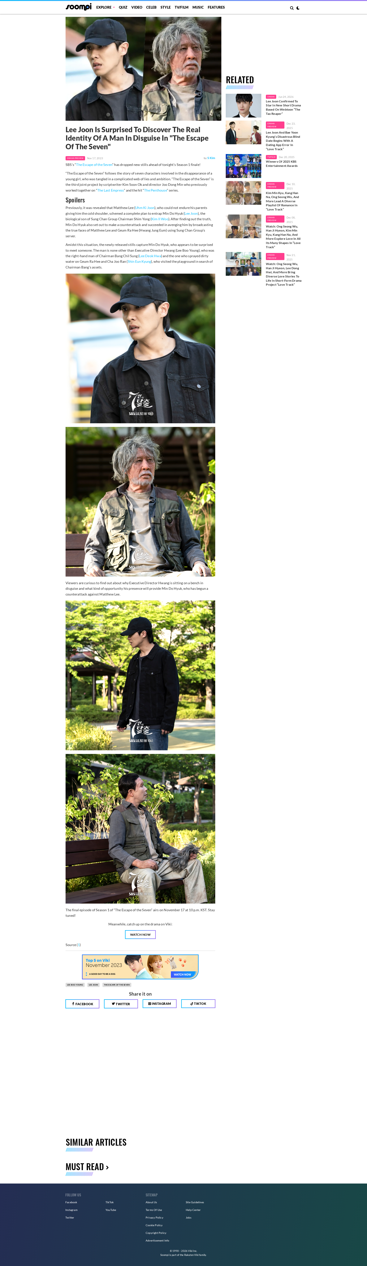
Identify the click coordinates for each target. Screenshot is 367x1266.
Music (198, 7)
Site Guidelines (195, 1202)
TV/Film (271, 157)
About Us (151, 1202)
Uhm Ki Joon (144, 208)
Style (166, 7)
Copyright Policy (156, 1232)
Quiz (123, 7)
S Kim (211, 158)
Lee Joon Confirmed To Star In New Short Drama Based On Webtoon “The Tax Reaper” (283, 107)
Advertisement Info (157, 1240)
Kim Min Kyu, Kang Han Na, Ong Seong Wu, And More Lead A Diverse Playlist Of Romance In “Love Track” (282, 201)
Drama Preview (75, 158)
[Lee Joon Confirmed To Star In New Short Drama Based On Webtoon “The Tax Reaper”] (243, 105)
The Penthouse (155, 190)
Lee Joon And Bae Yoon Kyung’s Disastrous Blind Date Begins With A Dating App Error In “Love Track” (283, 141)
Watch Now (140, 934)
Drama (271, 96)
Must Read (85, 1166)
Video (136, 7)
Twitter (122, 1004)
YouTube (111, 1209)
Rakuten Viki (191, 1254)
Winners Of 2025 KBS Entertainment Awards (282, 163)
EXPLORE (103, 7)
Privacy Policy (154, 1217)
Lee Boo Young (75, 985)
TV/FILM (181, 7)
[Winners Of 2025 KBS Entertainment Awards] (243, 166)
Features (216, 7)
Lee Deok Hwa (150, 256)
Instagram (161, 1003)
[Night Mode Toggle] (298, 8)
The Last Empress (110, 190)
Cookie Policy (154, 1225)
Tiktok (199, 1003)
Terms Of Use (154, 1209)
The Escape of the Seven (94, 164)
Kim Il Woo (159, 219)
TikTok (110, 1202)
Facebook (84, 1004)
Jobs (188, 1217)
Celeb (151, 7)
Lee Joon (191, 213)
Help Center (193, 1209)
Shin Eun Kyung (139, 261)
